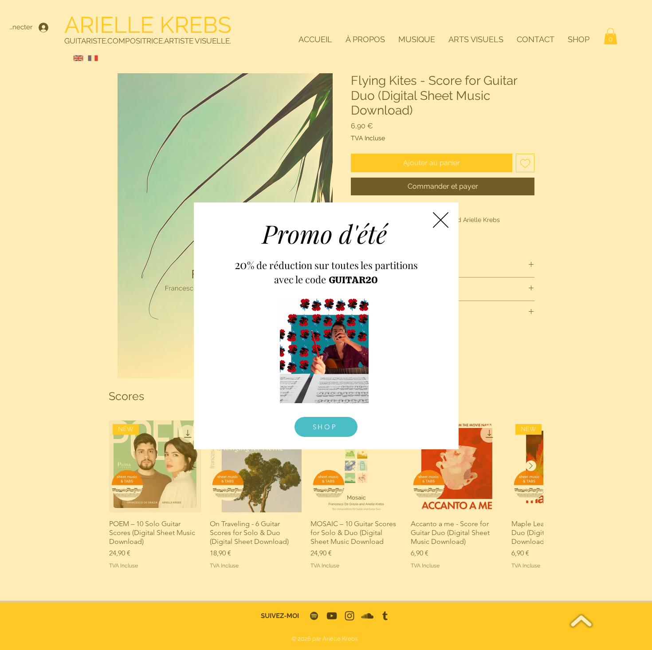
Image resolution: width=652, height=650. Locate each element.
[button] (440, 220)
